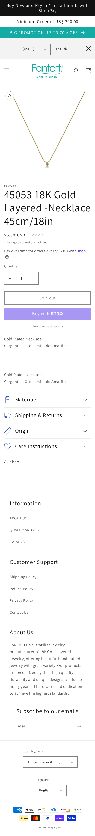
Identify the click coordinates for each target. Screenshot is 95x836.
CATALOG (17, 541)
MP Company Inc (52, 827)
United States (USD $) (45, 762)
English (61, 48)
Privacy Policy (22, 600)
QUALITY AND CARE (26, 529)
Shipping (10, 242)
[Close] (88, 48)
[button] (6, 71)
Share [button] (15, 461)
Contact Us (19, 612)
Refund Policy (21, 588)
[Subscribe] (79, 726)
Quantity (11, 266)
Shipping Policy (23, 576)
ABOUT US (18, 518)
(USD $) (28, 48)
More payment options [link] (47, 326)
